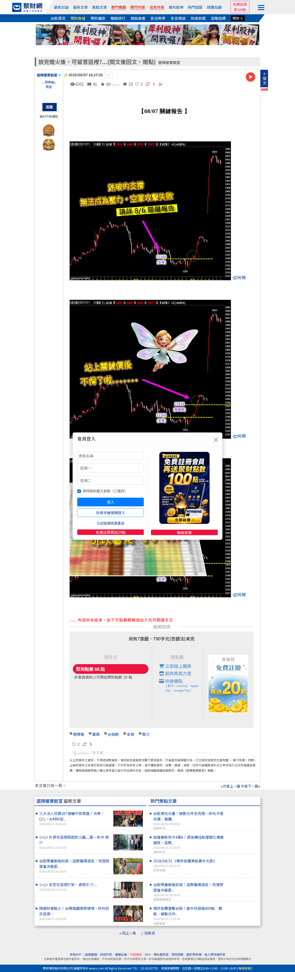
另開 (242, 277)
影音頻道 (178, 18)
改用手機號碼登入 (110, 512)
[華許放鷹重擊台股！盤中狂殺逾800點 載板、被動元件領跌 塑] (242, 905)
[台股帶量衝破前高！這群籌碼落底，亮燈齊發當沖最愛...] (128, 866)
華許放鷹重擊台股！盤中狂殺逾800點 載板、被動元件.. (187, 915)
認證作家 (106, 954)
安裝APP (76, 954)
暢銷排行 (118, 18)
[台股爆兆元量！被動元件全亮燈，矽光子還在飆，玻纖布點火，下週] (242, 810)
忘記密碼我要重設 (110, 523)
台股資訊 (57, 18)
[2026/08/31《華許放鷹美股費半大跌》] (242, 858)
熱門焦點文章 (163, 801)
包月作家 (157, 7)
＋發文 (264, 78)
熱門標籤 (118, 7)
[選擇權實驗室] (49, 89)
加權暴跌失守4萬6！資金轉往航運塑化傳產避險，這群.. (188, 844)
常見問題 (177, 954)
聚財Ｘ (237, 18)
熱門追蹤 (195, 7)
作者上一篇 (231, 786)
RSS (147, 954)
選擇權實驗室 (169, 62)
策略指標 (218, 18)
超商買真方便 (177, 673)
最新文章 (80, 7)
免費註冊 (240, 4)
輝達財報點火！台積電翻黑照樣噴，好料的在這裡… (74, 913)
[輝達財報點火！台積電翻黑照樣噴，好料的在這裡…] (128, 913)
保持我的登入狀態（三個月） (105, 490)
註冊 (96, 677)
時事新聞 (198, 18)
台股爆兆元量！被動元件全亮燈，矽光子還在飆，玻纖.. (188, 820)
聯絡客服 (184, 532)
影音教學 (158, 18)
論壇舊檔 (91, 954)
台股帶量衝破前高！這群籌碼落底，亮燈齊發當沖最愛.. (74, 865)
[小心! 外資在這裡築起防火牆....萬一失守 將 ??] (128, 842)
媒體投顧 (214, 7)
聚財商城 (78, 18)
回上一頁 (129, 933)
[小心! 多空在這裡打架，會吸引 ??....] (128, 890)
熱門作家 (137, 7)
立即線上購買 (177, 666)
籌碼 (96, 734)
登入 (110, 502)
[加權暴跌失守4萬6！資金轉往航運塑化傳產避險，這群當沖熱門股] (242, 834)
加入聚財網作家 (214, 954)
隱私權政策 (160, 954)
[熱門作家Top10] (49, 144)
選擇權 (78, 734)
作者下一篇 (249, 786)
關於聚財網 (193, 954)
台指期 (113, 734)
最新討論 (61, 7)
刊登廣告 (136, 954)
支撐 (130, 734)
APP (46, 116)
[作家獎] (49, 130)
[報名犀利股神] (147, 34)
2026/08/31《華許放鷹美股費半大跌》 (185, 865)
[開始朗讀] (250, 77)
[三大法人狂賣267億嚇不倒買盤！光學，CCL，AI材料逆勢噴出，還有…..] (128, 818)
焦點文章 (99, 7)
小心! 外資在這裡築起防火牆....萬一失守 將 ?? (74, 842)
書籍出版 (121, 954)
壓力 (146, 734)
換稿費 (264, 89)
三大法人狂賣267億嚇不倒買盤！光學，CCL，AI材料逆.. (71, 818)
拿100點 (240, 9)
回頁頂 (150, 933)
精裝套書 (138, 18)
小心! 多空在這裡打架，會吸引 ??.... (68, 887)
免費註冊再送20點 (111, 532)
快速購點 (181, 685)
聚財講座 (98, 18)
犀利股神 (176, 7)
